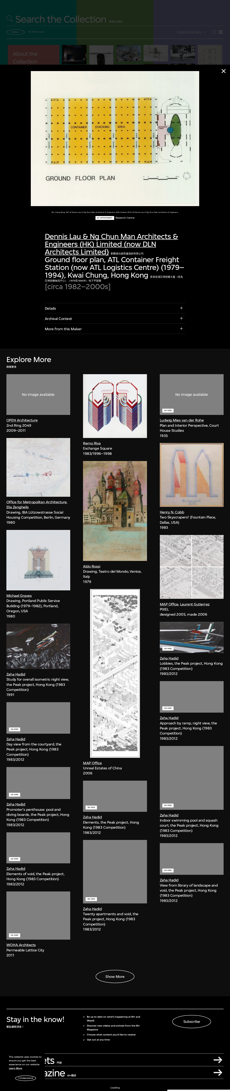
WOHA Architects (21, 945)
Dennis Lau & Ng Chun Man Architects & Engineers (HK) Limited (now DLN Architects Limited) (111, 244)
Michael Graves (19, 595)
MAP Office (92, 763)
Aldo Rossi (91, 566)
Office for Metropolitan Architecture (36, 502)
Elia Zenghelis (17, 507)
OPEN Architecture (22, 420)
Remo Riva (92, 443)
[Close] (223, 71)
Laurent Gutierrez (195, 604)
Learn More (15, 1068)
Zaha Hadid (15, 674)
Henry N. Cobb (172, 512)
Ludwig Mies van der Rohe (182, 420)
